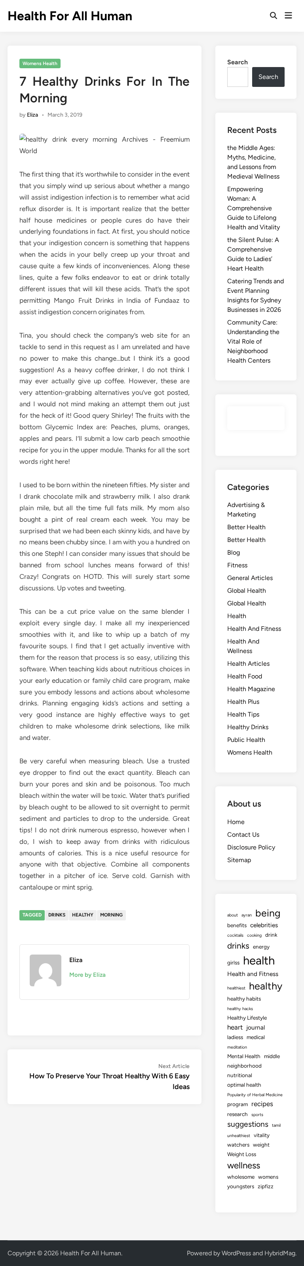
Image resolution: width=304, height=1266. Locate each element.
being (268, 913)
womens (268, 1177)
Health (236, 616)
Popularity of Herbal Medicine (255, 1094)
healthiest (236, 988)
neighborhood (244, 1065)
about (232, 915)
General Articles (250, 578)
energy (261, 946)
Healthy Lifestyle (247, 1017)
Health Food (244, 676)
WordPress (236, 1253)
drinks (56, 915)
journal (255, 1027)
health (259, 960)
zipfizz (266, 1186)
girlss (233, 962)
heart (235, 1027)
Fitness (237, 565)
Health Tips (243, 714)
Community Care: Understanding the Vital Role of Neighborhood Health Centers (253, 341)
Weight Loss (241, 1154)
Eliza (32, 114)
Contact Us (243, 834)
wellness (243, 1165)
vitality (262, 1135)
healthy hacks (240, 1008)
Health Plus (243, 701)
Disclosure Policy (251, 847)
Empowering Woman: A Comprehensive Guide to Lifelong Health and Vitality (253, 208)
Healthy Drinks (247, 727)
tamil (276, 1125)
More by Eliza (87, 974)
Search (237, 62)
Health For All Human (70, 15)
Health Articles (248, 663)
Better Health (246, 527)
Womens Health (40, 63)
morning (111, 915)
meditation (237, 1047)
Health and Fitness (252, 974)
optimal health (244, 1085)
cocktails (235, 935)
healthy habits (244, 998)
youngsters (240, 1186)
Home (236, 822)
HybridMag (279, 1253)
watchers (238, 1144)
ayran (246, 915)
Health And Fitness (254, 628)
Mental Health (243, 1056)
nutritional (239, 1075)
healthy (82, 915)
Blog (233, 552)
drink (271, 935)
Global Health (246, 590)
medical (256, 1037)
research (237, 1114)
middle (272, 1056)
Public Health (246, 739)
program (237, 1104)
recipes (262, 1104)
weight (261, 1144)
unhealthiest (238, 1135)
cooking (254, 935)
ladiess (235, 1037)
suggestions (247, 1124)
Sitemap (239, 860)
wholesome (241, 1177)
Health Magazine (251, 689)
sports (257, 1114)
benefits (237, 925)
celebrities (264, 925)
